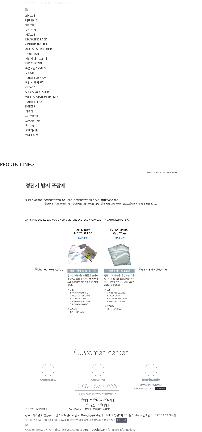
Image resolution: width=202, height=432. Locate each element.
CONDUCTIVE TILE (36, 44)
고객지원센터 (32, 120)
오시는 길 (30, 29)
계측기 (29, 111)
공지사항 (30, 125)
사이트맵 (68, 3)
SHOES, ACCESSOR (37, 92)
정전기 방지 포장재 (36, 58)
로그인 (40, 3)
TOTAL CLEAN (33, 101)
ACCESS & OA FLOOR (38, 48)
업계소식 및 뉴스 (34, 135)
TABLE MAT (32, 53)
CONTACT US (30, 3)
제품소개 (30, 34)
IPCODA (121, 420)
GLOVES (30, 87)
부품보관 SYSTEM (35, 68)
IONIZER (30, 106)
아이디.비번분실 (57, 3)
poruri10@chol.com (95, 429)
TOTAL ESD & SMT (36, 77)
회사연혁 (30, 25)
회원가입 (47, 3)
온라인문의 (31, 116)
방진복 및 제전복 (34, 82)
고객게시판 (31, 130)
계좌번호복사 (161, 388)
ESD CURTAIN (33, 63)
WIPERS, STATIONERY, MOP (42, 96)
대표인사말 (31, 20)
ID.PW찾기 (41, 408)
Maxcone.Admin (101, 408)
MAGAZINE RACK (36, 39)
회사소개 (30, 15)
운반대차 (30, 72)
